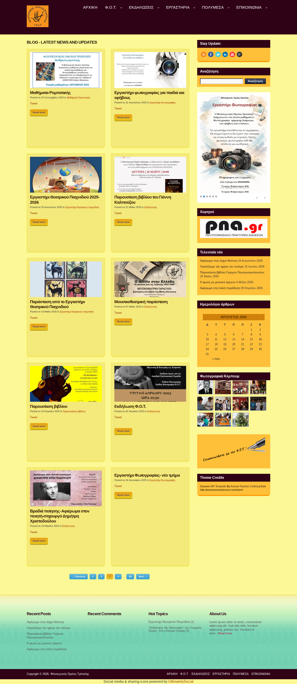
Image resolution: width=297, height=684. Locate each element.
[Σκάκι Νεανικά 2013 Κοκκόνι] (258, 404)
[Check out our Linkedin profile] (225, 54)
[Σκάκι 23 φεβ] (258, 387)
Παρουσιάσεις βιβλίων (74, 411)
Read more (39, 112)
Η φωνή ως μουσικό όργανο (217, 282)
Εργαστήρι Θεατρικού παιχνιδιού (82, 207)
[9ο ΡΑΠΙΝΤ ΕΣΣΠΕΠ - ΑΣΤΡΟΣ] (223, 420)
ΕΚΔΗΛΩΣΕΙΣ (139, 7)
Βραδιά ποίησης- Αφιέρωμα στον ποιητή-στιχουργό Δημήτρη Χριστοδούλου (59, 516)
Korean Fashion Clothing (245, 486)
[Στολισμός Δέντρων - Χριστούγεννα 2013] (240, 420)
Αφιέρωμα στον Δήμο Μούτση (218, 260)
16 (260, 339)
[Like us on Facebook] (211, 54)
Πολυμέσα (211, 7)
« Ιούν (216, 358)
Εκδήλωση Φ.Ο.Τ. (130, 406)
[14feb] (240, 387)
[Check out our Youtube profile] (232, 54)
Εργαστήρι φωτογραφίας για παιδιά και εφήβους (149, 95)
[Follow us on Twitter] (218, 54)
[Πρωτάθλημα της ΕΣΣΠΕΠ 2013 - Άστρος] (205, 420)
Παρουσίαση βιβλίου (48, 406)
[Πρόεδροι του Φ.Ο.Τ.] (205, 387)
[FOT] (223, 387)
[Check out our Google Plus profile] (239, 54)
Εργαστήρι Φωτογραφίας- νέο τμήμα (147, 475)
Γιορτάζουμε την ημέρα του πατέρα (222, 266)
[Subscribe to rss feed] (204, 54)
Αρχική (90, 7)
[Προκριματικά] (223, 404)
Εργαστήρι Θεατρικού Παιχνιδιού (169, 621)
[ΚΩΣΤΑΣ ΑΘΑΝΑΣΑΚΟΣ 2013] (205, 404)
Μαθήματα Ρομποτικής (50, 92)
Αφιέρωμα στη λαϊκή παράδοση (220, 288)
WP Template (218, 486)
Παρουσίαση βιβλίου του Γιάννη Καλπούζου (142, 199)
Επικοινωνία (247, 7)
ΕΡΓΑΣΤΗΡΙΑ (176, 7)
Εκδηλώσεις (150, 207)
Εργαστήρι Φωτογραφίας (162, 102)
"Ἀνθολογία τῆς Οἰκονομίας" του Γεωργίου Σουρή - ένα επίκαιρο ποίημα (175, 629)
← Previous (78, 576)
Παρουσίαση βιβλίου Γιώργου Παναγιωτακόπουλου (232, 272)
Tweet (33, 103)
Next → (143, 576)
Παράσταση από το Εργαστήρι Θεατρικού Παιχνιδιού (57, 304)
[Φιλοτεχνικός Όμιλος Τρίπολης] (37, 26)
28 (130, 576)
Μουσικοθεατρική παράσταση (141, 301)
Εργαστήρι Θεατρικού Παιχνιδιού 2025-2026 (64, 199)
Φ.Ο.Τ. (109, 7)
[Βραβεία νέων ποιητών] (240, 404)
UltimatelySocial (181, 681)
